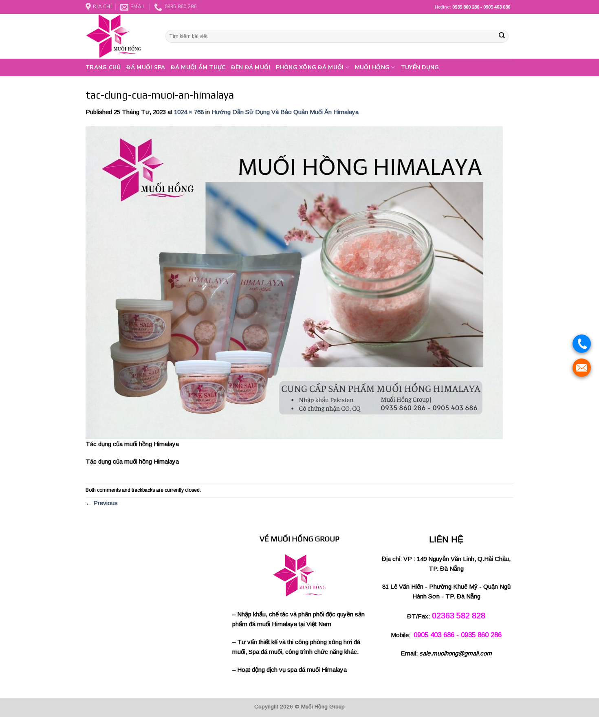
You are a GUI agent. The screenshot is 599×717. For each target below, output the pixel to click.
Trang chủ (103, 67)
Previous (102, 502)
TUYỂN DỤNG (420, 67)
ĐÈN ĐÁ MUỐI (250, 67)
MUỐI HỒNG (372, 67)
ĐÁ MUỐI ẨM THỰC (198, 67)
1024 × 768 (189, 111)
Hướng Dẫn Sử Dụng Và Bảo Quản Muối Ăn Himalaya (285, 111)
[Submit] (501, 36)
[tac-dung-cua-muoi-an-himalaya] (294, 282)
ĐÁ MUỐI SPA (145, 67)
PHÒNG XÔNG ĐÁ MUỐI (310, 67)
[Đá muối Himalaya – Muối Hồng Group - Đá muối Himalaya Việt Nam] (119, 36)
